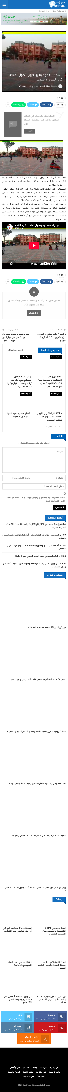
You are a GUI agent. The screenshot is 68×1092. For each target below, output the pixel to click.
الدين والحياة (14, 1072)
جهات (34, 1068)
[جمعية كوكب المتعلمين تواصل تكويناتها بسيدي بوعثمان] (34, 654)
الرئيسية (54, 1068)
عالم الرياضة (54, 1072)
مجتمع (26, 1068)
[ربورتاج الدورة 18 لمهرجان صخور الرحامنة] (34, 602)
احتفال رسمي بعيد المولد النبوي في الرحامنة (36, 556)
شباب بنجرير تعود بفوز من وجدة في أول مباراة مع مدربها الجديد (15, 337)
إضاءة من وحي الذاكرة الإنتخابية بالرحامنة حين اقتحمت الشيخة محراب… (36, 526)
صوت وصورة (28, 1077)
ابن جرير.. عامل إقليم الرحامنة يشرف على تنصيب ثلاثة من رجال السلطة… (34, 565)
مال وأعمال (15, 1068)
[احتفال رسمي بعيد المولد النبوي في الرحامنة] (19, 401)
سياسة (43, 1068)
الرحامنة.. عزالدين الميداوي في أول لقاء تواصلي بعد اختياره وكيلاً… (34, 536)
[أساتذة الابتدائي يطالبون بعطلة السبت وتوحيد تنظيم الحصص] (49, 401)
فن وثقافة (41, 1072)
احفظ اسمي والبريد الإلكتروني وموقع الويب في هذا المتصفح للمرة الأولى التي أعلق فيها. (36, 499)
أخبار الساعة (56, 357)
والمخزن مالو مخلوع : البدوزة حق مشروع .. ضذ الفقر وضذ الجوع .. (51, 337)
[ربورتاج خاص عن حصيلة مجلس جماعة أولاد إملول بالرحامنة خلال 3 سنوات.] (34, 862)
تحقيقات (41, 1077)
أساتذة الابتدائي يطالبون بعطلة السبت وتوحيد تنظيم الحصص (36, 547)
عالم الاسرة (28, 1072)
